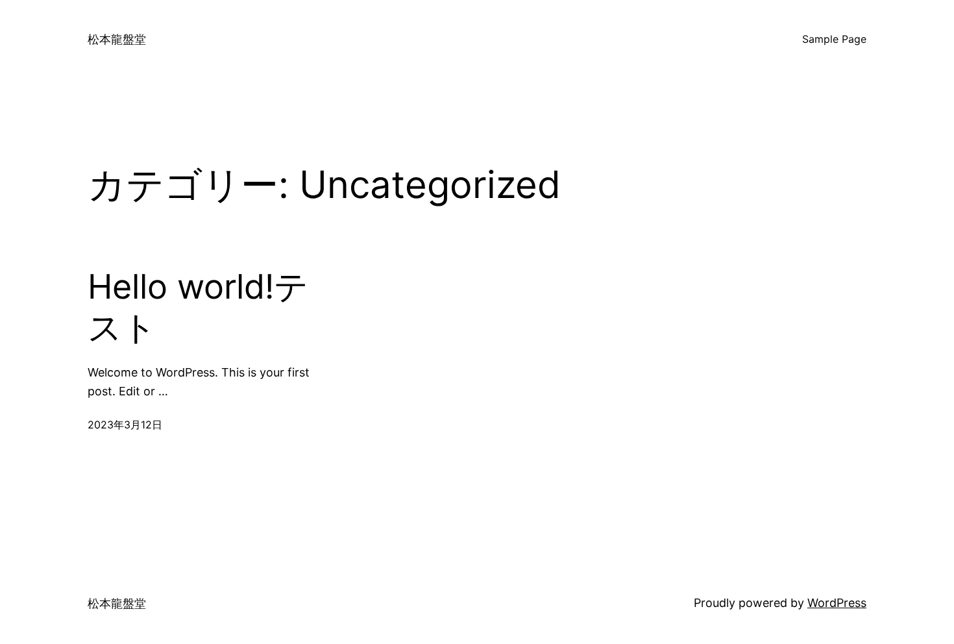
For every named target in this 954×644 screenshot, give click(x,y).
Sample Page (834, 38)
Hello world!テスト (198, 307)
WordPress (836, 603)
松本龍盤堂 (117, 39)
